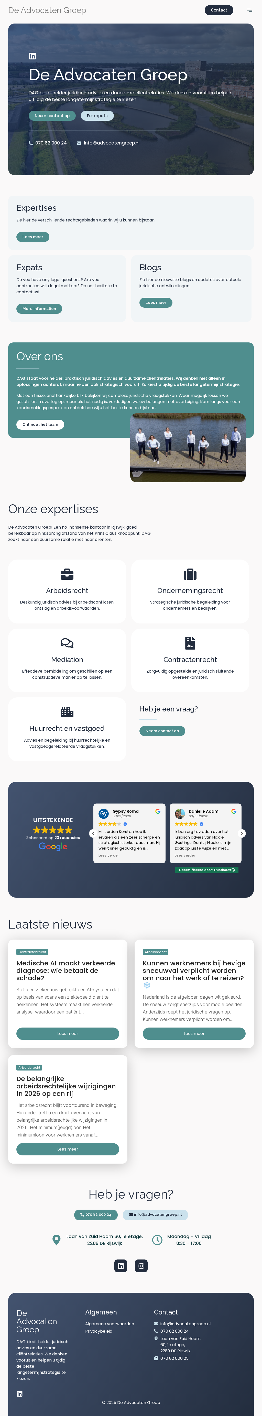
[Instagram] (141, 1265)
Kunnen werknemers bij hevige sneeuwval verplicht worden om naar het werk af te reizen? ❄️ (194, 974)
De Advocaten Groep (47, 10)
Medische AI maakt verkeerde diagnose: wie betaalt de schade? (65, 970)
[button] (241, 833)
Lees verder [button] (109, 855)
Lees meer (67, 1033)
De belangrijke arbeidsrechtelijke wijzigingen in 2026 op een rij (66, 1086)
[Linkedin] (32, 56)
